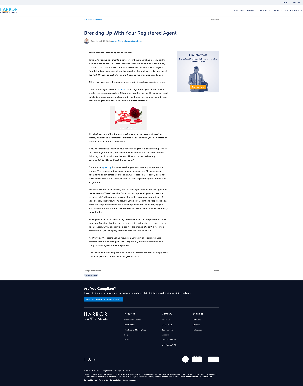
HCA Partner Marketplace (135, 330)
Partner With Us (169, 340)
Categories (214, 19)
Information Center (132, 320)
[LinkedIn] (94, 359)
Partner (277, 11)
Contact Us (167, 325)
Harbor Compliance (9, 11)
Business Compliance (133, 41)
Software (238, 11)
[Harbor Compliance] (96, 316)
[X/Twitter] (89, 359)
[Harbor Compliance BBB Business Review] (196, 359)
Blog (126, 335)
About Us (166, 320)
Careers (165, 335)
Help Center (129, 325)
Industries (264, 11)
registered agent (91, 275)
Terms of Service (191, 376)
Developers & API (169, 345)
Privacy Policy (115, 380)
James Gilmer (117, 41)
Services (250, 11)
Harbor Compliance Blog (93, 19)
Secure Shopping (129, 380)
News (126, 340)
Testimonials (167, 330)
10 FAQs (122, 89)
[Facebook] (85, 359)
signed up (106, 167)
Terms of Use (207, 376)
